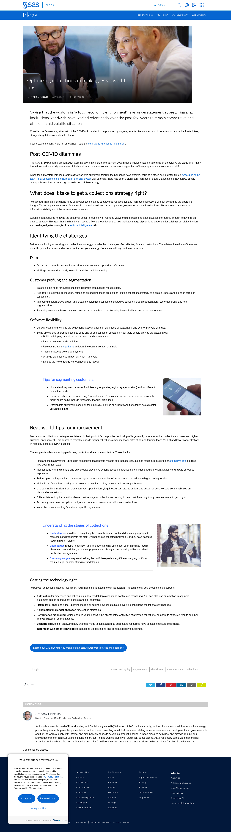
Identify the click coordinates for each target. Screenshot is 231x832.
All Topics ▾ (162, 14)
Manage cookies (38, 808)
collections (192, 669)
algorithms (68, 346)
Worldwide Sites (187, 5)
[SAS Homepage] (32, 6)
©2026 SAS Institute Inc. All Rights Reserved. (110, 822)
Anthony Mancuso (39, 97)
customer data (175, 669)
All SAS (158, 5)
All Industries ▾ (179, 14)
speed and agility (120, 669)
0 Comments (78, 97)
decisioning (157, 669)
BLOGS (50, 5)
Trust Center (80, 822)
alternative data (178, 461)
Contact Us (194, 5)
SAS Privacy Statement (52, 777)
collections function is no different (106, 143)
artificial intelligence (81, 225)
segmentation (140, 669)
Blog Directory (199, 14)
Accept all (26, 798)
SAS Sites (202, 5)
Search (179, 5)
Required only (48, 798)
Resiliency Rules (145, 14)
